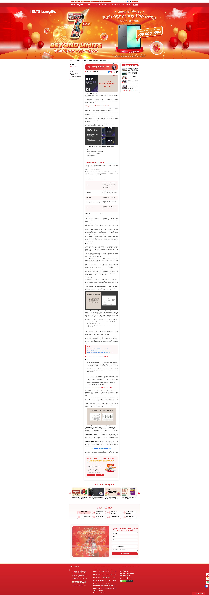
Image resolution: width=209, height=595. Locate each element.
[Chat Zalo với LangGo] (206, 586)
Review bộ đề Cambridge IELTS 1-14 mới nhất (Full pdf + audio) (99, 348)
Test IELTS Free (93, 1)
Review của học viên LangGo (126, 578)
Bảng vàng (128, 4)
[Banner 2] (90, 555)
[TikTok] (130, 1)
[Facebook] (127, 1)
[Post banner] (104, 33)
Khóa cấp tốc (101, 1)
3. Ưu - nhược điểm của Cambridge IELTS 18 (74, 74)
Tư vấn (135, 4)
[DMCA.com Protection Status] (126, 581)
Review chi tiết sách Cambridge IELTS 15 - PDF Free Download (99, 350)
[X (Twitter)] (117, 72)
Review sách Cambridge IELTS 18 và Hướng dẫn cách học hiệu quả (96, 60)
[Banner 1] (89, 555)
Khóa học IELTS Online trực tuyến (127, 573)
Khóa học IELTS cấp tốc (125, 575)
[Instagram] (128, 1)
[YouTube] (125, 1)
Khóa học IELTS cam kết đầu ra (126, 570)
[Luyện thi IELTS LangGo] (80, 566)
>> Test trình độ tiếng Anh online (130, 90)
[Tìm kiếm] (123, 1)
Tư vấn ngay (125, 553)
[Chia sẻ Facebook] (109, 72)
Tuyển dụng (135, 1)
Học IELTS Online (85, 1)
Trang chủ (72, 60)
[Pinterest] (114, 72)
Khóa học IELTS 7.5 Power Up (126, 571)
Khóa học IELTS (76, 1)
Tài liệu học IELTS (78, 60)
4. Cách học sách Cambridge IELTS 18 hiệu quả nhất (75, 77)
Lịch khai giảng (106, 4)
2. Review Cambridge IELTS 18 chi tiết (75, 71)
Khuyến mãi (108, 1)
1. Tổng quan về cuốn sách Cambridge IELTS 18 (75, 67)
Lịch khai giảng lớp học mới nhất (127, 577)
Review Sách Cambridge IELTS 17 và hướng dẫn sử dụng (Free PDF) (99, 352)
